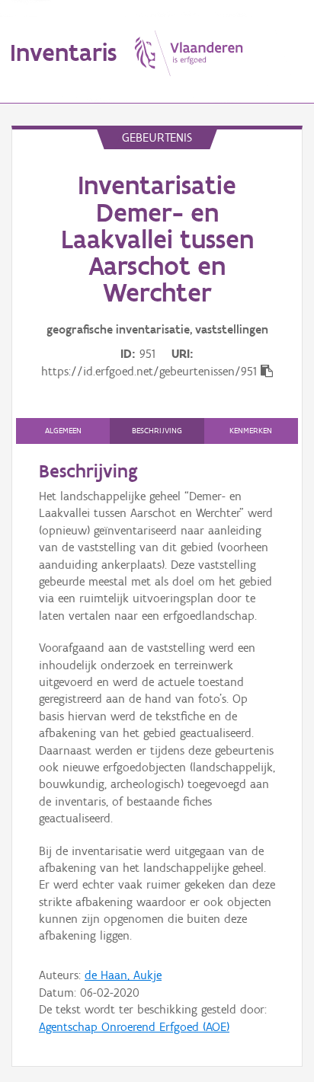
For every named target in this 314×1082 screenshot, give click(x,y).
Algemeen (63, 431)
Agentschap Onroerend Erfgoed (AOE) (134, 1027)
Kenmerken (250, 431)
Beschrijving (157, 431)
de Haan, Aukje (123, 975)
